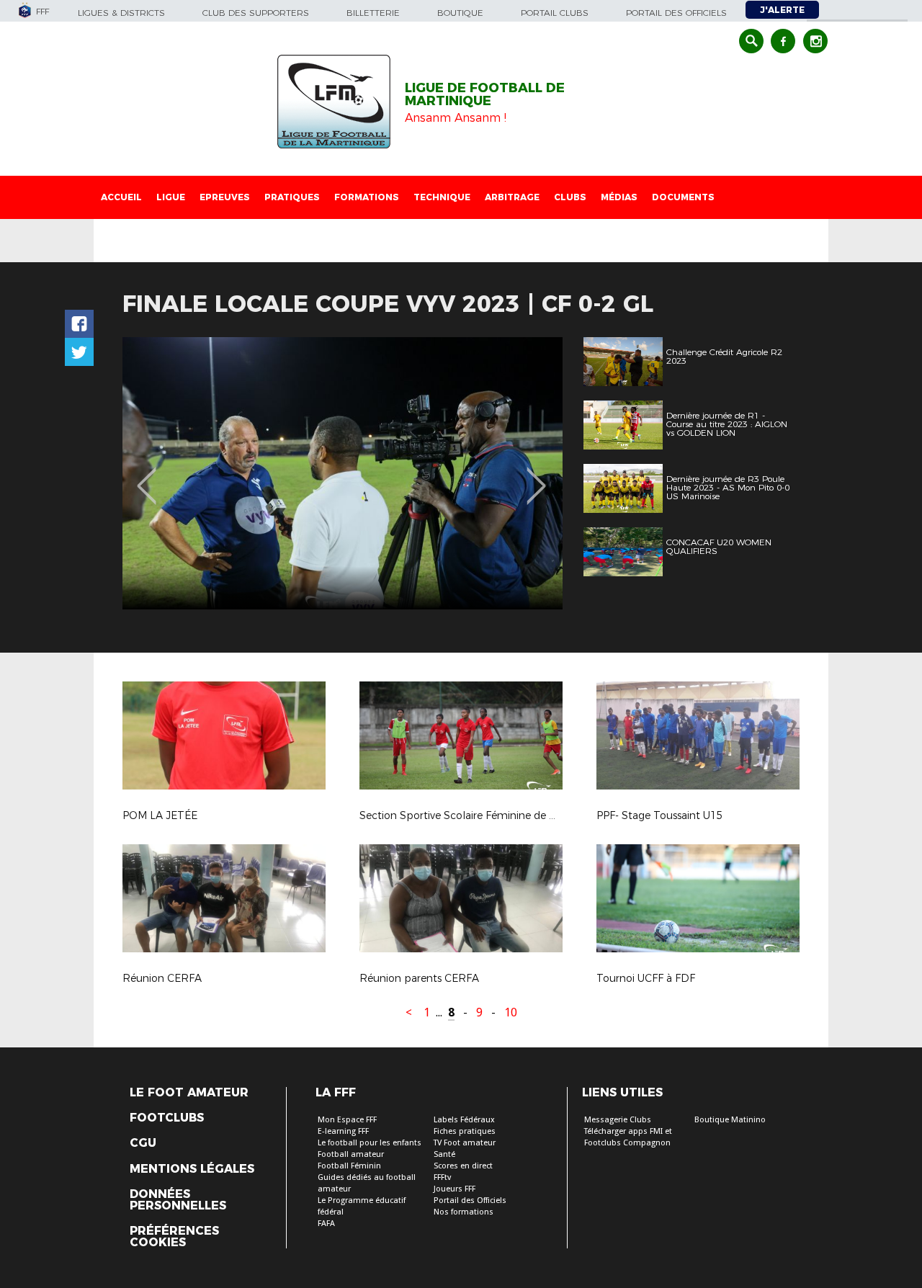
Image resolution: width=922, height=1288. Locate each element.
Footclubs (167, 1118)
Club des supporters (255, 13)
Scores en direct (463, 1166)
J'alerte (782, 9)
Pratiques (292, 197)
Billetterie (373, 13)
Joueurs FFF (454, 1189)
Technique (441, 197)
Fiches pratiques (465, 1131)
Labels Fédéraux (464, 1119)
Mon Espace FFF (347, 1119)
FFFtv (442, 1177)
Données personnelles (178, 1200)
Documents (683, 197)
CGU (143, 1143)
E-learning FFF (343, 1131)
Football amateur (351, 1154)
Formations (366, 197)
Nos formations (463, 1212)
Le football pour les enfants (369, 1143)
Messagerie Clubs (617, 1119)
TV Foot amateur (465, 1143)
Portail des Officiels (470, 1200)
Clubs (570, 197)
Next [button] (536, 475)
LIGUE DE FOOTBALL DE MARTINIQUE (485, 94)
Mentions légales (192, 1169)
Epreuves (225, 197)
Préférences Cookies (174, 1236)
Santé (444, 1154)
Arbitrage (512, 197)
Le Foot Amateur (189, 1093)
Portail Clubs (554, 13)
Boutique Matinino (730, 1119)
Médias (619, 197)
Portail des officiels (676, 13)
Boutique (460, 13)
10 (510, 1012)
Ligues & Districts (121, 13)
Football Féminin (349, 1166)
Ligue (170, 197)
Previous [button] (146, 475)
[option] (342, 473)
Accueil (121, 197)
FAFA (326, 1223)
